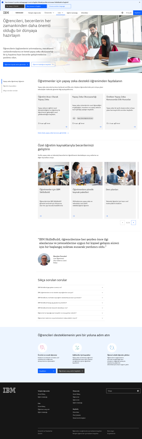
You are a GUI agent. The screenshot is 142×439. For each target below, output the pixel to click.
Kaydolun (137, 13)
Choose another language (57, 6)
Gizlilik (40, 433)
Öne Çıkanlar (77, 415)
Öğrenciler (76, 397)
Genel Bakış (41, 394)
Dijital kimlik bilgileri (79, 418)
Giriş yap (129, 13)
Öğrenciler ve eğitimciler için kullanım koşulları (87, 431)
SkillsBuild (19, 13)
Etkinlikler (76, 412)
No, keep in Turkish (12, 6)
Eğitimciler (76, 400)
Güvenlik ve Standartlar (45, 431)
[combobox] (123, 391)
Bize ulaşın (110, 431)
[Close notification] (139, 2)
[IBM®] (6, 12)
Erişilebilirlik (111, 433)
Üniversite (48, 13)
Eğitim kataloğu (42, 397)
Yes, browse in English (34, 6)
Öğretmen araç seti (44, 409)
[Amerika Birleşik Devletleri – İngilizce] (122, 12)
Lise (59, 13)
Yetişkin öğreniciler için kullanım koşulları (85, 433)
